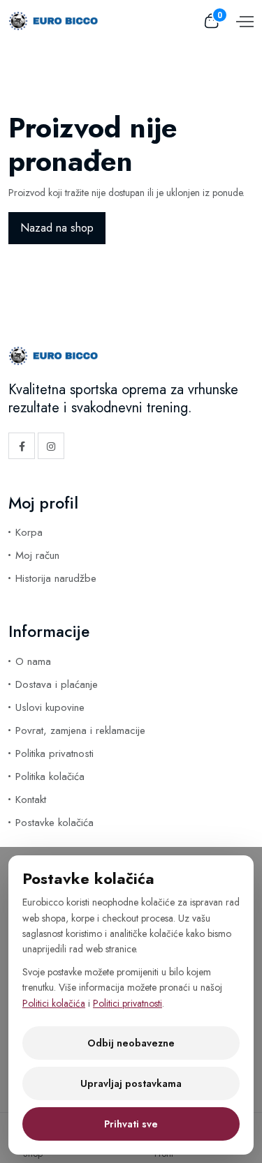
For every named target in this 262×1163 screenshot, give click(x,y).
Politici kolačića (53, 1003)
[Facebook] (21, 446)
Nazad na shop (57, 228)
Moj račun (37, 555)
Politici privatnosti (127, 1003)
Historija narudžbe (55, 578)
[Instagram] (51, 446)
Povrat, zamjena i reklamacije (80, 730)
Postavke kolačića (54, 822)
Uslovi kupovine (50, 707)
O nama (33, 661)
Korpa (29, 532)
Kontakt (30, 799)
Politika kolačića (50, 776)
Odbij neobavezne (131, 1043)
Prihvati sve (131, 1124)
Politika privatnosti (54, 753)
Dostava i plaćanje (56, 684)
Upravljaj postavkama (131, 1083)
